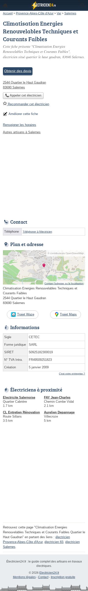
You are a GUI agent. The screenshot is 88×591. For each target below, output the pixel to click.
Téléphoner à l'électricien (37, 231)
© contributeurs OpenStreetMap (66, 253)
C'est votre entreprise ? (72, 373)
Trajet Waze (25, 314)
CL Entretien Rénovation (21, 412)
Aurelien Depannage (59, 412)
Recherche (82, 5)
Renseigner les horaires (19, 125)
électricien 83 (53, 542)
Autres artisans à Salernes (22, 132)
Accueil (5, 5)
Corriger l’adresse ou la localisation (64, 283)
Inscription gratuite (63, 577)
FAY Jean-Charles (57, 397)
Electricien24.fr (49, 572)
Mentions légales (24, 577)
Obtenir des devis (17, 71)
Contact (43, 577)
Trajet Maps (68, 314)
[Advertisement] (44, 477)
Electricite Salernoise (19, 397)
